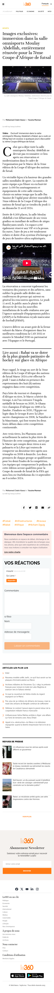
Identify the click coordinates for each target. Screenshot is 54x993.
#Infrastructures (23, 521)
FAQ (4, 948)
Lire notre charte (12, 552)
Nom (7, 621)
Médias (5, 915)
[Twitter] (21, 889)
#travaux (41, 521)
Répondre (11, 580)
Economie (30, 11)
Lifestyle (6, 924)
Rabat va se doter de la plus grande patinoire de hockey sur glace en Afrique (26, 356)
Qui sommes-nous (9, 934)
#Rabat (6, 524)
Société (41, 11)
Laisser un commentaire (27, 645)
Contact (5, 951)
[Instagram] (37, 889)
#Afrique (19, 524)
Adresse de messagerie (17, 632)
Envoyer (27, 871)
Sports (6, 28)
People (5, 921)
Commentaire (11, 590)
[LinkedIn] (32, 889)
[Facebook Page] (16, 889)
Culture (5, 912)
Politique (19, 11)
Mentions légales (8, 958)
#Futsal (6, 521)
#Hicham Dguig (36, 524)
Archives (6, 940)
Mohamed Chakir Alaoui (15, 120)
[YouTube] (27, 889)
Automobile (7, 918)
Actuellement (7, 11)
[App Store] (17, 975)
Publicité (6, 937)
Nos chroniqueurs (9, 926)
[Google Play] (35, 975)
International (7, 909)
